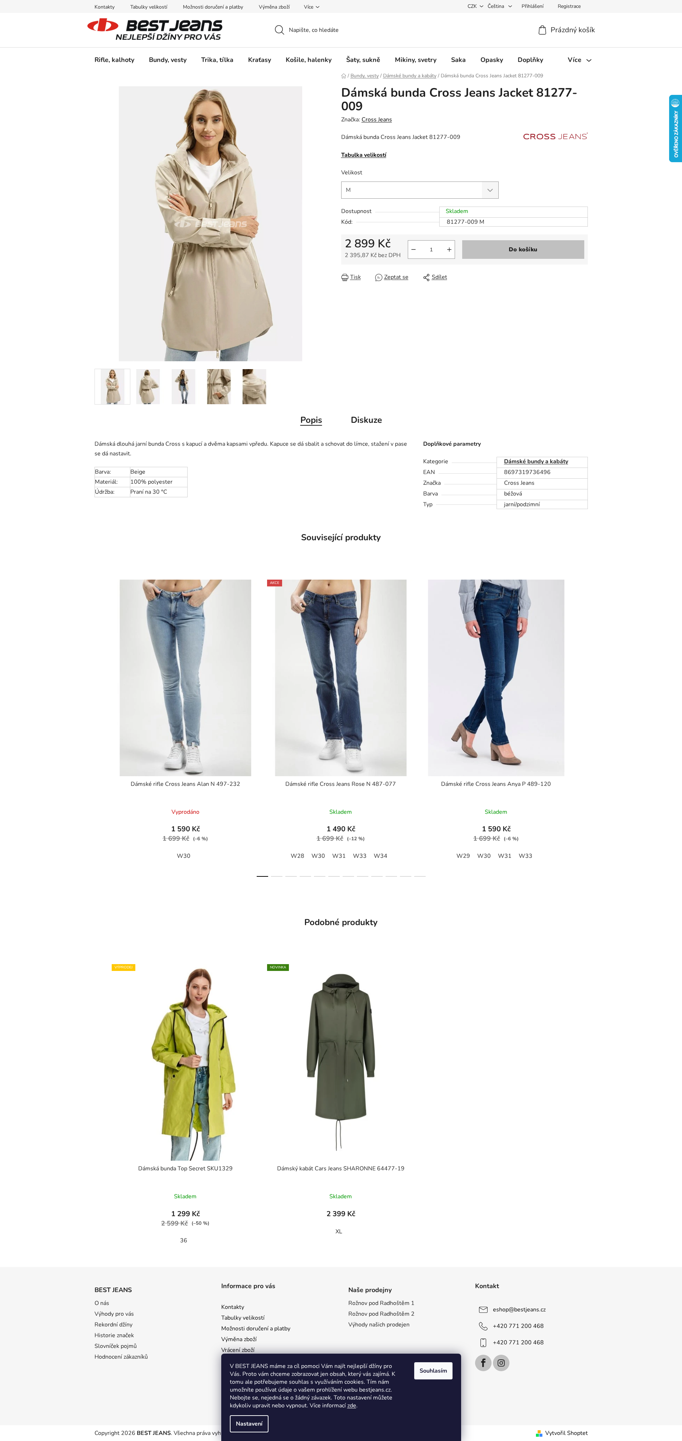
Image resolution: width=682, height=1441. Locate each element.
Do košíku (523, 249)
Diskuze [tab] (366, 420)
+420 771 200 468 (518, 1326)
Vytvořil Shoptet (566, 1433)
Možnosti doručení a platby (213, 7)
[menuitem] (114, 60)
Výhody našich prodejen (379, 1325)
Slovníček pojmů (116, 1346)
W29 (463, 856)
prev (100, 726)
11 (420, 876)
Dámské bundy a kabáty (536, 461)
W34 (380, 856)
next (582, 726)
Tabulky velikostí (148, 7)
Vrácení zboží (238, 1350)
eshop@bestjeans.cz (519, 1310)
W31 (339, 856)
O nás (102, 1303)
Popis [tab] (311, 420)
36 (183, 1240)
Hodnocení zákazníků (121, 1357)
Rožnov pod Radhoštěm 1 (381, 1303)
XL (338, 1232)
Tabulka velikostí (363, 155)
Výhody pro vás (114, 1314)
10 (405, 876)
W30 (183, 856)
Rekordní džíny (113, 1325)
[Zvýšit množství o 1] (449, 249)
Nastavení (249, 1424)
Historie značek (114, 1335)
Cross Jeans (377, 120)
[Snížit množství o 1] (413, 249)
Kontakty (105, 7)
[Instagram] (501, 1363)
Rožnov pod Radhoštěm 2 (381, 1314)
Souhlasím (433, 1371)
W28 (297, 856)
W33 (360, 856)
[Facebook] (483, 1363)
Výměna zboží (274, 7)
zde (351, 1405)
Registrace (569, 6)
